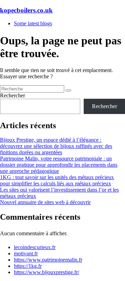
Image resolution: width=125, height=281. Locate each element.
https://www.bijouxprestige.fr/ (46, 272)
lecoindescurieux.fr (35, 247)
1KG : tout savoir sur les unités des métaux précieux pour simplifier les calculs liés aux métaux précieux (57, 180)
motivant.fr (26, 253)
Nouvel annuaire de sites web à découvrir (45, 202)
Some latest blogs (33, 23)
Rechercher (12, 95)
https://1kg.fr (28, 266)
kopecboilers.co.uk (26, 10)
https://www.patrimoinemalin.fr (48, 260)
